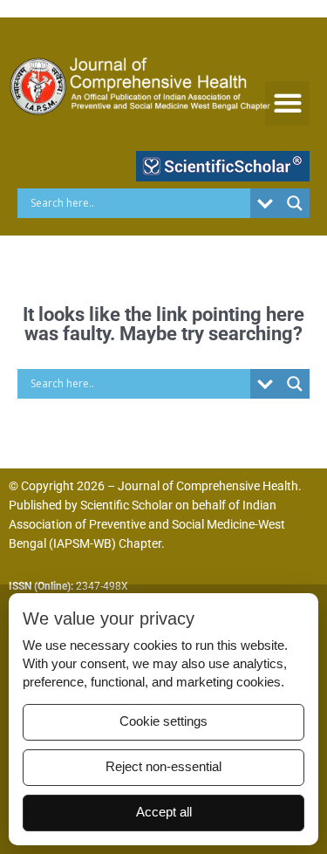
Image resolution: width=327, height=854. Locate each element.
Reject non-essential (163, 767)
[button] (287, 103)
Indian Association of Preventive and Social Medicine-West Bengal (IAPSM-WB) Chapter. (147, 524)
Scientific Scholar (126, 505)
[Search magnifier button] (295, 203)
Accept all (164, 812)
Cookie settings (163, 721)
